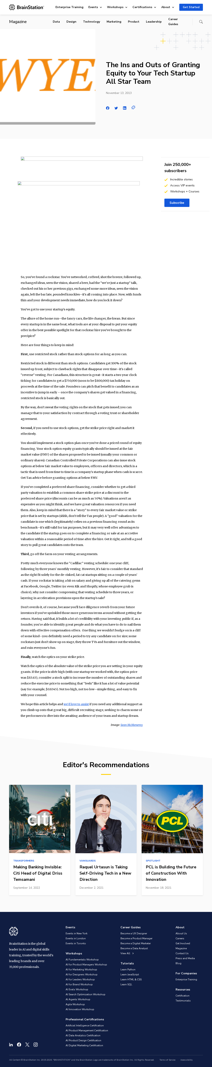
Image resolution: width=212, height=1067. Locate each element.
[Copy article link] (133, 107)
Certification (182, 995)
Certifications (142, 7)
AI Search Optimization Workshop (85, 994)
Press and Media (185, 958)
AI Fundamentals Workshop (82, 959)
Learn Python (127, 969)
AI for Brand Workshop (79, 984)
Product (133, 22)
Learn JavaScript (129, 974)
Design (71, 22)
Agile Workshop (75, 1004)
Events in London (76, 938)
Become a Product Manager (136, 938)
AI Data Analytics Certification (83, 1035)
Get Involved (183, 943)
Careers (180, 938)
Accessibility (186, 1059)
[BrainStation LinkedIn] (11, 1044)
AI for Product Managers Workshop (86, 964)
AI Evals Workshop (77, 989)
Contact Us (182, 953)
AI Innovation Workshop (80, 1009)
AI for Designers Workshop (82, 974)
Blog (178, 963)
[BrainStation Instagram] (36, 1045)
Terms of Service (167, 1059)
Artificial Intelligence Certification (85, 1025)
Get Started (191, 7)
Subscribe (177, 203)
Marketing (114, 22)
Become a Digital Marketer (135, 943)
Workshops (115, 7)
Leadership (154, 22)
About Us (181, 933)
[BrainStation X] (27, 1045)
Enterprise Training (69, 7)
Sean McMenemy (131, 725)
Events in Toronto (76, 943)
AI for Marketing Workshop (81, 969)
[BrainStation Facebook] (19, 1045)
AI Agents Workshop (78, 999)
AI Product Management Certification (87, 1030)
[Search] (201, 22)
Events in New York (76, 933)
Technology (91, 22)
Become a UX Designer (133, 933)
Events (93, 7)
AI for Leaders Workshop (80, 979)
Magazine (181, 948)
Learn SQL (126, 984)
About (165, 7)
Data (56, 22)
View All (125, 953)
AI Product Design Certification (83, 1040)
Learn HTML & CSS (131, 979)
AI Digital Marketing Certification (84, 1045)
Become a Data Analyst (134, 948)
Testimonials (183, 1000)
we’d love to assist (76, 704)
